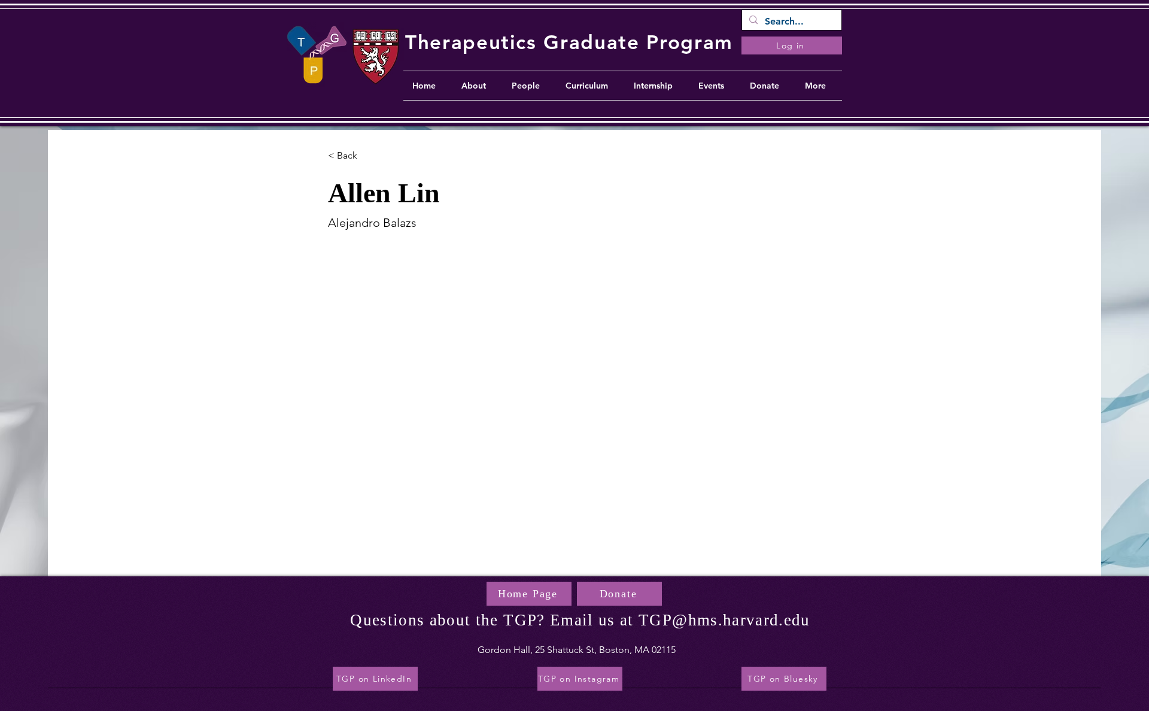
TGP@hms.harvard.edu (724, 620)
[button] (351, 156)
